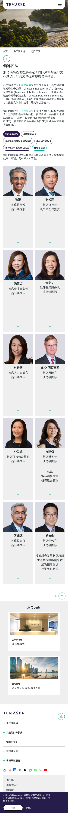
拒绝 (28, 808)
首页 (5, 51)
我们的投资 (12, 742)
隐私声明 (41, 798)
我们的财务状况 (14, 732)
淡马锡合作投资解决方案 (17, 147)
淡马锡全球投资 (44, 141)
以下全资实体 (23, 85)
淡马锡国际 (28, 134)
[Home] (15, 4)
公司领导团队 (11, 134)
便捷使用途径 (12, 785)
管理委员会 (39, 147)
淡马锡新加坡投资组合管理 (18, 141)
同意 (13, 808)
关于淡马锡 (19, 51)
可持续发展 (12, 751)
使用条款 (10, 780)
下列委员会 (27, 110)
